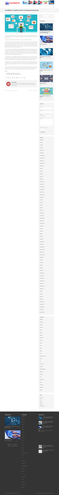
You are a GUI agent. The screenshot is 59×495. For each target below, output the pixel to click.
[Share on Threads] (22, 78)
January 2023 (42, 244)
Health (41, 353)
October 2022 (42, 252)
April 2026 (41, 147)
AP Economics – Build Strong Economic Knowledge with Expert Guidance (48, 446)
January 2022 (42, 275)
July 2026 (41, 142)
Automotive (41, 322)
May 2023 (41, 233)
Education (41, 332)
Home (12, 444)
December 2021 (42, 278)
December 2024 (42, 186)
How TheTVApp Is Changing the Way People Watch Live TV (48, 426)
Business (41, 324)
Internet (41, 358)
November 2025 (42, 158)
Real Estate (41, 371)
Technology (41, 387)
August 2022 (41, 257)
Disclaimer (9, 445)
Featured (41, 340)
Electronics (41, 337)
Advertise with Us (14, 445)
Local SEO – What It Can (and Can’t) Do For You (46, 70)
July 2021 (41, 291)
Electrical (41, 335)
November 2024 (42, 189)
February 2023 (42, 241)
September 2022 (42, 254)
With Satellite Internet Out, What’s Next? (45, 57)
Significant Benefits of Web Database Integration (13, 74)
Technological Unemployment (32, 90)
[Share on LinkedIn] (12, 78)
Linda (46, 33)
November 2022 (42, 249)
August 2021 (41, 288)
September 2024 (42, 194)
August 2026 (41, 139)
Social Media (41, 379)
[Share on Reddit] (18, 78)
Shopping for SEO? (43, 83)
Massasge (41, 366)
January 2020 (42, 304)
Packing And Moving (43, 369)
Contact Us (8, 444)
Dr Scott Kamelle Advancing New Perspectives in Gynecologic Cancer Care (48, 422)
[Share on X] (10, 78)
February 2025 (42, 181)
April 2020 (41, 296)
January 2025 (42, 184)
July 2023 (41, 228)
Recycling (41, 374)
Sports (41, 382)
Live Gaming (23, 460)
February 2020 (42, 301)
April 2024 (41, 207)
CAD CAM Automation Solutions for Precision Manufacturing (45, 32)
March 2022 (41, 270)
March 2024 (41, 210)
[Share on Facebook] (8, 78)
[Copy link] (25, 78)
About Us (15, 444)
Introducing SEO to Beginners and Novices (45, 96)
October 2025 (42, 160)
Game (41, 348)
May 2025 (41, 173)
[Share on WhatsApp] (14, 78)
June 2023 (41, 231)
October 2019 (42, 309)
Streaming (41, 384)
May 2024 (41, 205)
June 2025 (41, 171)
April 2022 (41, 267)
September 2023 (42, 223)
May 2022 (41, 265)
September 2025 (42, 163)
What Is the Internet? (43, 44)
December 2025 (42, 155)
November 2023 (42, 218)
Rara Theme (45, 493)
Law (40, 361)
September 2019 (42, 312)
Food (40, 345)
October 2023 (42, 220)
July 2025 (41, 168)
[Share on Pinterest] (16, 78)
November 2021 (42, 280)
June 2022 (41, 262)
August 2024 (41, 197)
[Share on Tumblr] (20, 78)
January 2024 (42, 215)
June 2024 (41, 202)
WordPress (52, 493)
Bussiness (41, 327)
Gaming (41, 350)
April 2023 (41, 236)
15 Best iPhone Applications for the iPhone (12, 73)
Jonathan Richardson (13, 33)
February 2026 (42, 150)
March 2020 (41, 299)
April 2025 (41, 176)
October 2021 (42, 283)
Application (41, 319)
